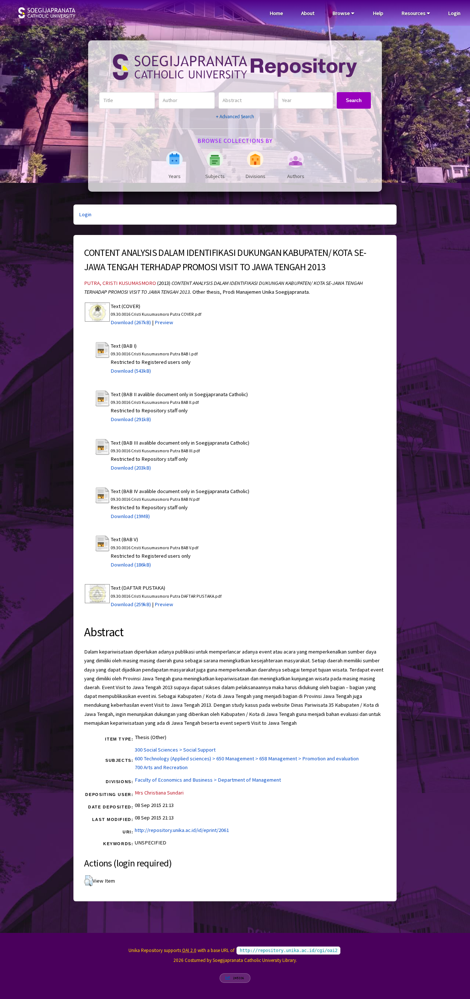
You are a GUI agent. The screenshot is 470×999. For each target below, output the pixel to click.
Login (454, 13)
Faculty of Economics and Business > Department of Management (208, 780)
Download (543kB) (131, 371)
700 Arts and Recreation (161, 767)
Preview (164, 322)
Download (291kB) (131, 419)
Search (354, 100)
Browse (341, 13)
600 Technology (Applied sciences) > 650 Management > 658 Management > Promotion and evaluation (247, 758)
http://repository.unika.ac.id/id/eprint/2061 (182, 830)
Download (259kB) (131, 604)
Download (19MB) (130, 516)
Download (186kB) (131, 564)
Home (276, 13)
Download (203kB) (131, 467)
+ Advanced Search (235, 116)
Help (378, 13)
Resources (414, 13)
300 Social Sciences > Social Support (175, 749)
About (307, 13)
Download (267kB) (131, 322)
